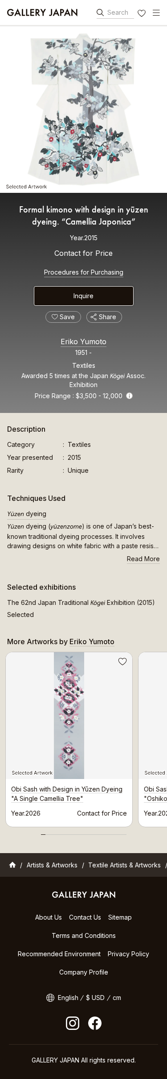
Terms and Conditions (84, 935)
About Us (48, 917)
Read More (143, 558)
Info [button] (129, 395)
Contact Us (85, 917)
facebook (95, 1023)
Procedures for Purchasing (83, 272)
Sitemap (120, 917)
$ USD (95, 997)
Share (107, 317)
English (68, 997)
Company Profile (83, 972)
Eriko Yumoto (83, 341)
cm (117, 997)
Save (121, 663)
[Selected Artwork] (83, 109)
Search (117, 12)
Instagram (72, 1023)
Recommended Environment (59, 954)
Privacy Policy (128, 954)
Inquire (83, 296)
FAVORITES (142, 14)
